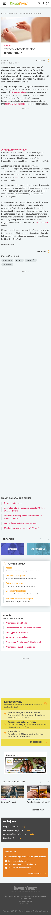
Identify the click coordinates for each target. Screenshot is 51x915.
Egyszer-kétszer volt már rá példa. (22, 864)
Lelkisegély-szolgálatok (13, 831)
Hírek (9, 13)
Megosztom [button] (40, 60)
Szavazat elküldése (34, 873)
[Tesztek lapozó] (25, 782)
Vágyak (14, 13)
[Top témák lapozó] (25, 539)
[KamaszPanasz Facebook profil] (25, 765)
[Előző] (41, 539)
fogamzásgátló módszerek (16, 104)
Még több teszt (38, 810)
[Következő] (47, 539)
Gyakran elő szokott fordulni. (20, 868)
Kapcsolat (25, 904)
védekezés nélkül (18, 92)
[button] (43, 3)
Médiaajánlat (25, 901)
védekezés (7, 264)
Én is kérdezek (36, 742)
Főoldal (3, 13)
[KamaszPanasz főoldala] (19, 3)
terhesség (7, 260)
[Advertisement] (25, 384)
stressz (17, 177)
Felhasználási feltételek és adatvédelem (25, 896)
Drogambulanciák (11, 827)
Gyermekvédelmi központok (15, 834)
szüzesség (31, 260)
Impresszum (25, 899)
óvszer (19, 260)
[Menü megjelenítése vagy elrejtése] (4, 3)
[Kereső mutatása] (39, 3)
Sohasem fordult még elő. (19, 861)
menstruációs (43, 223)
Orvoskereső (8, 838)
